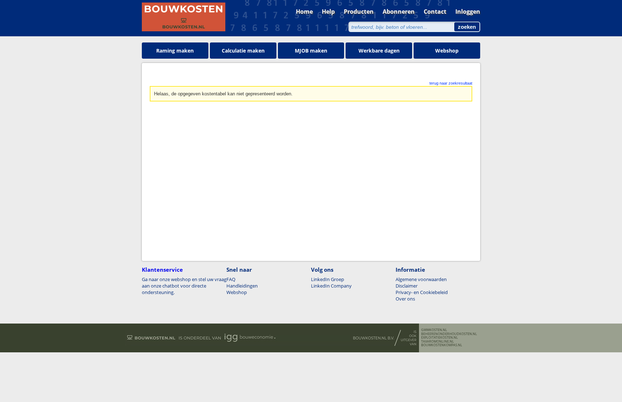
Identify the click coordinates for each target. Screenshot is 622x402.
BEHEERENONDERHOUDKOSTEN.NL (449, 334)
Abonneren (399, 11)
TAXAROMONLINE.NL (437, 341)
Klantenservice (162, 269)
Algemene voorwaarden (421, 279)
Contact (435, 11)
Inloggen (467, 11)
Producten (359, 11)
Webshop (447, 50)
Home (304, 11)
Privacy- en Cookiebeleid (422, 292)
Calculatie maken (243, 50)
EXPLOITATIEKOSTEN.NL (439, 337)
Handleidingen (242, 286)
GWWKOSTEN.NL (434, 330)
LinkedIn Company (331, 286)
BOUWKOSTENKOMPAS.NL (441, 345)
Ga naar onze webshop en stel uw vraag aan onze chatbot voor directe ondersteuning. (184, 285)
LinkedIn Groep (327, 279)
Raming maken (175, 50)
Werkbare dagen (379, 50)
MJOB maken (311, 50)
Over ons (405, 298)
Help (328, 11)
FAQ (230, 279)
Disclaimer (407, 286)
